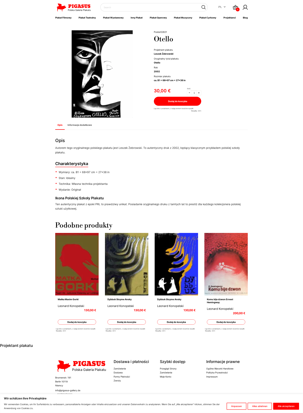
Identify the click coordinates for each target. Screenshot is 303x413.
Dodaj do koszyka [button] (76, 322)
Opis (59, 125)
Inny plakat (137, 17)
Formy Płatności (122, 376)
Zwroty (117, 380)
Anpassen (236, 406)
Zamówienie (120, 368)
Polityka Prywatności (217, 372)
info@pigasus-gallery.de (67, 390)
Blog (245, 17)
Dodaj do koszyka (177, 101)
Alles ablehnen (259, 406)
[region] (151, 403)
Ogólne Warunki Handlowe (219, 368)
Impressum (212, 376)
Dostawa (118, 372)
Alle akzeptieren (286, 406)
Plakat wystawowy (113, 17)
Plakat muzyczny (183, 17)
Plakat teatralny (87, 17)
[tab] (60, 125)
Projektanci (229, 17)
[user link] (245, 7)
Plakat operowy (158, 17)
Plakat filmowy (63, 17)
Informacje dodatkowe (80, 125)
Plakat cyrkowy (207, 17)
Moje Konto (165, 376)
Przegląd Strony (168, 368)
